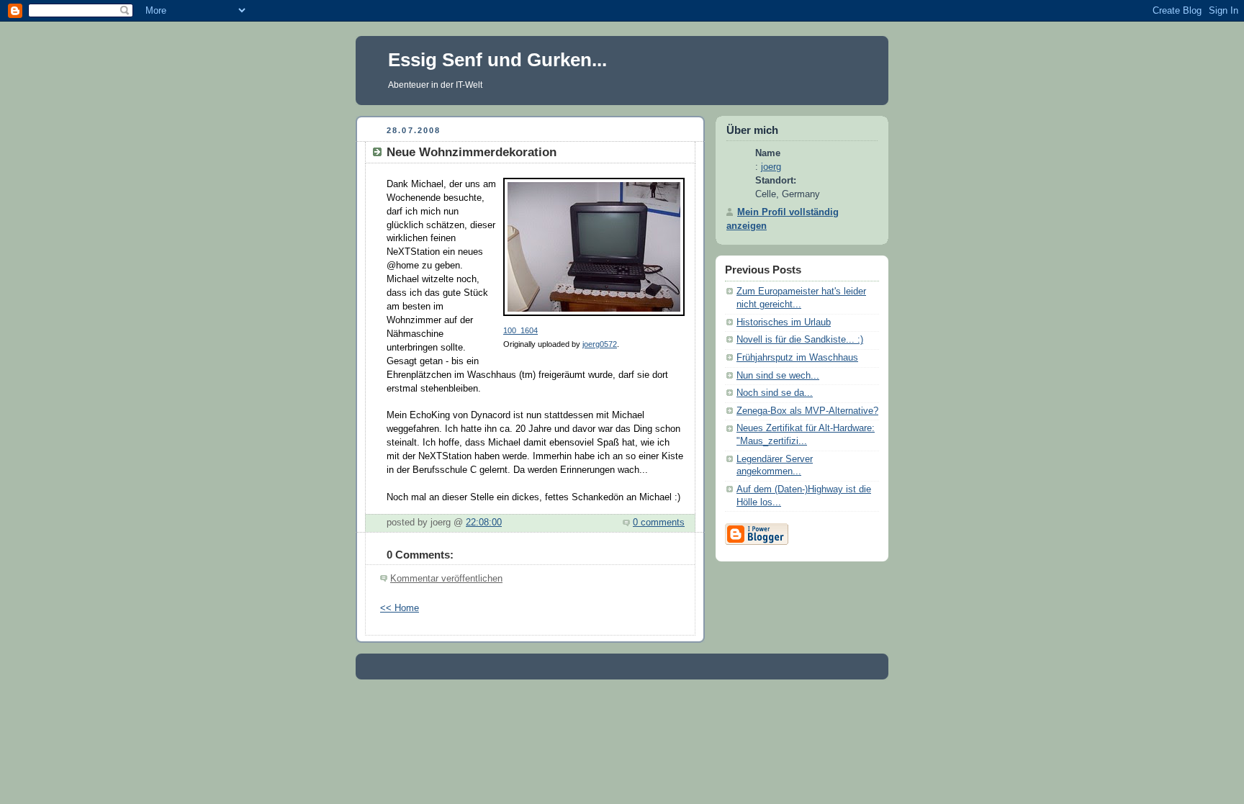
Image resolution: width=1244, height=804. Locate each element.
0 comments (659, 523)
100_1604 (520, 330)
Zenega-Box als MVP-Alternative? (807, 411)
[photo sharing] (594, 317)
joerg (771, 167)
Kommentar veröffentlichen (446, 579)
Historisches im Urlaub (783, 322)
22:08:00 (484, 523)
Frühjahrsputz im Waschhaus (797, 358)
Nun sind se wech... (777, 376)
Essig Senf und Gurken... (497, 60)
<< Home (399, 608)
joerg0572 (599, 344)
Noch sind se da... (774, 393)
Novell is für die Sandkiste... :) (799, 340)
